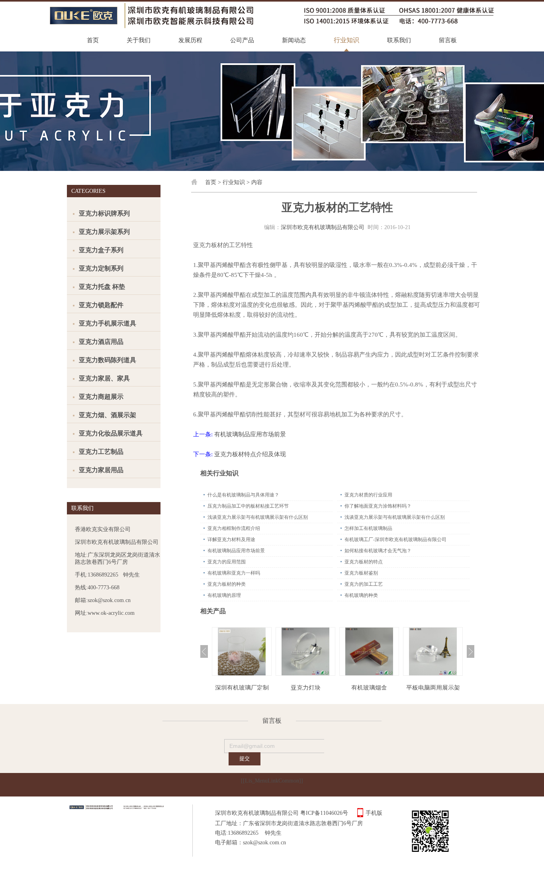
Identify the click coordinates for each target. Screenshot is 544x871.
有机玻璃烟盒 (369, 688)
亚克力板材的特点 (363, 562)
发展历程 (190, 40)
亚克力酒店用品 (101, 341)
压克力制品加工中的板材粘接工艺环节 (248, 506)
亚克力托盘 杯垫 (102, 286)
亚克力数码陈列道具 (107, 360)
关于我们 (139, 40)
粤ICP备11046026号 (324, 813)
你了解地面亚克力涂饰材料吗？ (377, 506)
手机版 (374, 813)
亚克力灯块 (306, 688)
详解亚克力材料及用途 (231, 539)
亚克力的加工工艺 (363, 584)
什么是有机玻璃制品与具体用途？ (243, 495)
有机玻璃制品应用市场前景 (250, 434)
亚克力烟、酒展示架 (107, 415)
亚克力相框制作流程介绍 (233, 528)
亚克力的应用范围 (226, 562)
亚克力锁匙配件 (101, 305)
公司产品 (242, 40)
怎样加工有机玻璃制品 (368, 528)
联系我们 (399, 40)
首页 (93, 40)
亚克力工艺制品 (101, 451)
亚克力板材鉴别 (361, 573)
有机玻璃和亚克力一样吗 (233, 573)
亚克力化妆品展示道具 (111, 433)
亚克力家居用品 (101, 470)
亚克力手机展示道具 (107, 323)
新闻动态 (294, 40)
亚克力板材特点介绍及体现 (250, 454)
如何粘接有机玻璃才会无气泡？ (377, 550)
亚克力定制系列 (101, 268)
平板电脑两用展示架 (433, 688)
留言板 (448, 40)
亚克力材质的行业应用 (368, 495)
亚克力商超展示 (101, 396)
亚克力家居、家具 (104, 378)
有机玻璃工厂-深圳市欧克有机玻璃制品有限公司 (395, 539)
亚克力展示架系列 (104, 231)
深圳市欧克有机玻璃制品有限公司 (322, 227)
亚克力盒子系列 (101, 250)
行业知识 (346, 40)
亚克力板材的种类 (226, 584)
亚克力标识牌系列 (104, 213)
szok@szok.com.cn (264, 842)
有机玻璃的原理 (224, 595)
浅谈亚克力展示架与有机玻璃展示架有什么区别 (257, 517)
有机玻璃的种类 (361, 595)
